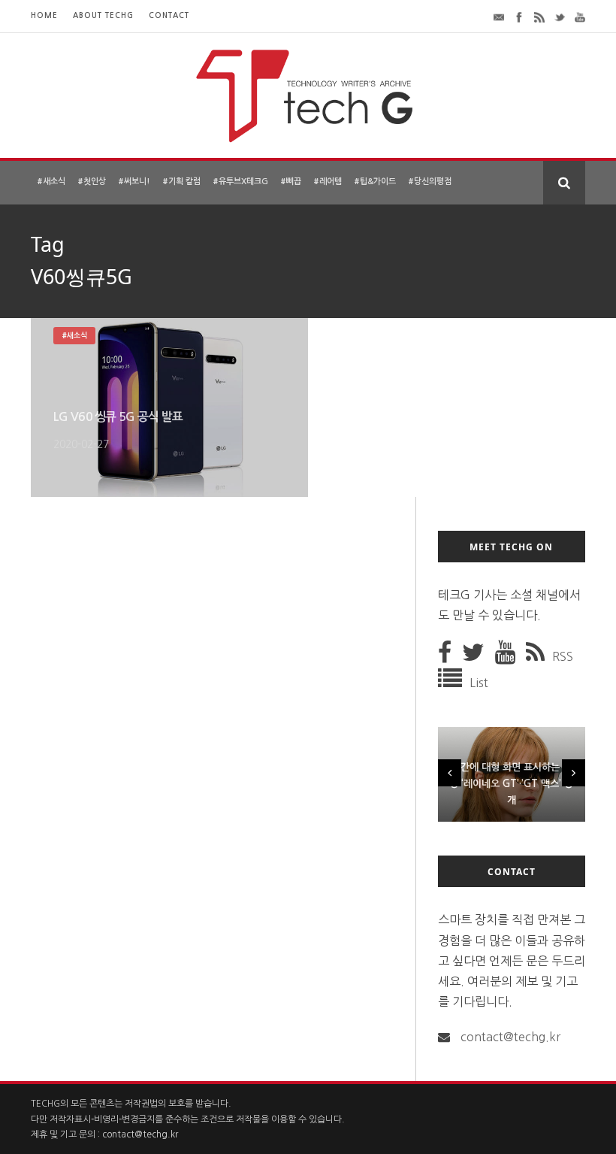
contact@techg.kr (510, 1037)
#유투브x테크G (240, 181)
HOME (44, 15)
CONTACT (169, 15)
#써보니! (134, 181)
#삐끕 (290, 181)
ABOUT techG (103, 15)
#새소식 (51, 181)
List (479, 683)
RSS (562, 656)
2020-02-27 (81, 444)
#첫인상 (91, 181)
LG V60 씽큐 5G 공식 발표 (118, 417)
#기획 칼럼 (181, 181)
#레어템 (327, 181)
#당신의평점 (429, 181)
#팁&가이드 (375, 181)
